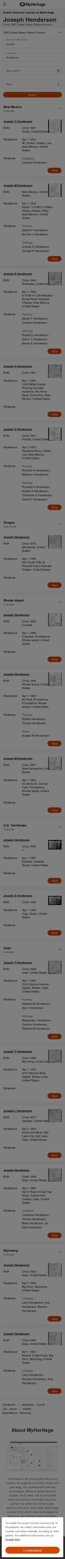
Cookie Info (12, 1539)
